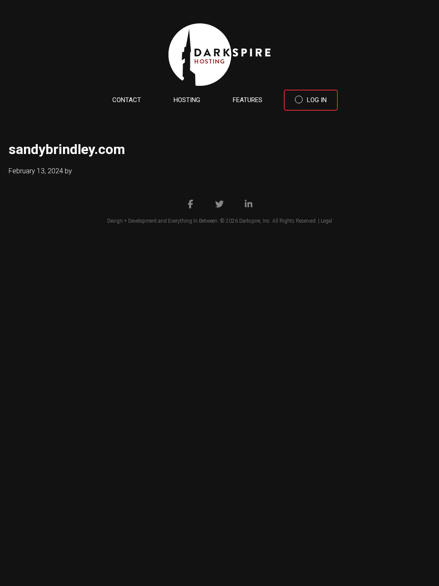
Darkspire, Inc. (255, 221)
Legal (326, 221)
